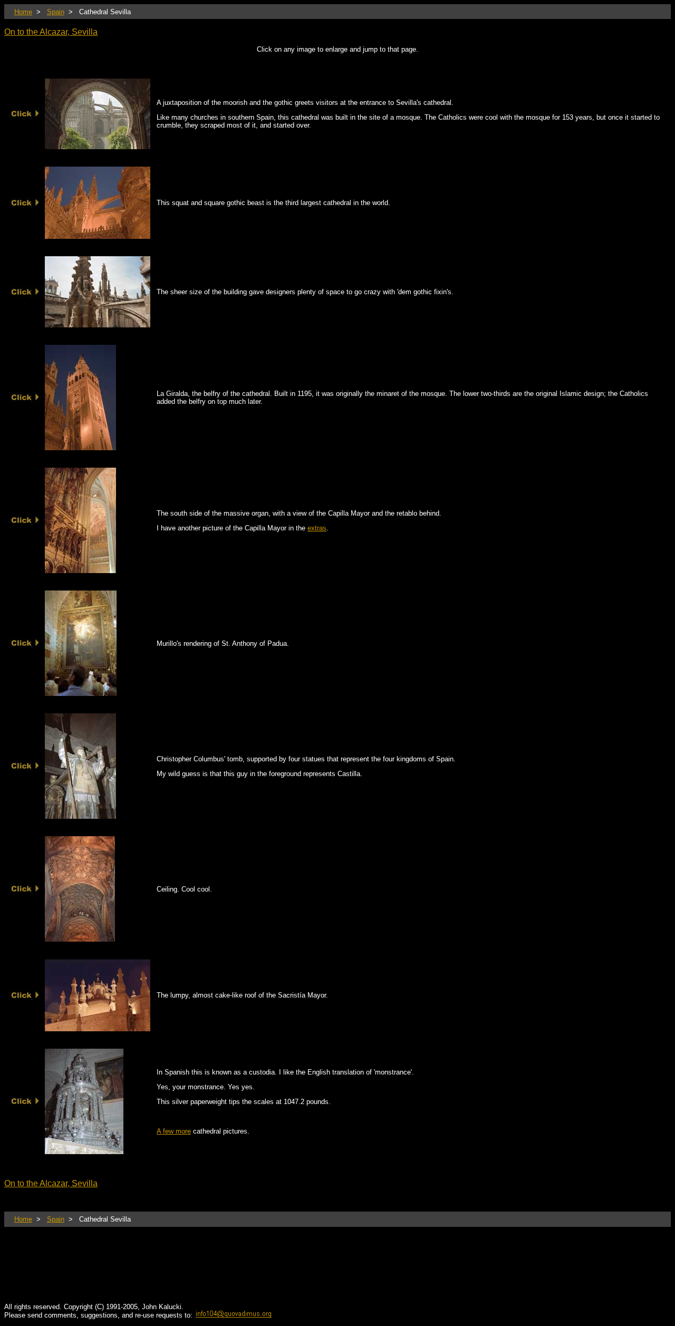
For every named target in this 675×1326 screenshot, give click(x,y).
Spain (55, 12)
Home (23, 12)
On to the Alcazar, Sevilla (51, 31)
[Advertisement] (196, 1272)
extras (316, 528)
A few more (174, 1131)
